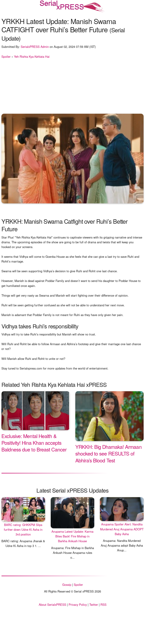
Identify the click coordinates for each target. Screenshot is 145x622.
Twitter (93, 604)
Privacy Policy (78, 604)
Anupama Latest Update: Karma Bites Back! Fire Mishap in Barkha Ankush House (72, 536)
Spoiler (6, 56)
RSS (103, 604)
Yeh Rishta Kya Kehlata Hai (32, 56)
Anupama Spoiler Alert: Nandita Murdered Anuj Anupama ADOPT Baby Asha (122, 529)
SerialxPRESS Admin (35, 46)
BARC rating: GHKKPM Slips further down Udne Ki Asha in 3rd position (23, 529)
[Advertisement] (72, 85)
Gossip (66, 584)
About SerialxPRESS (52, 604)
